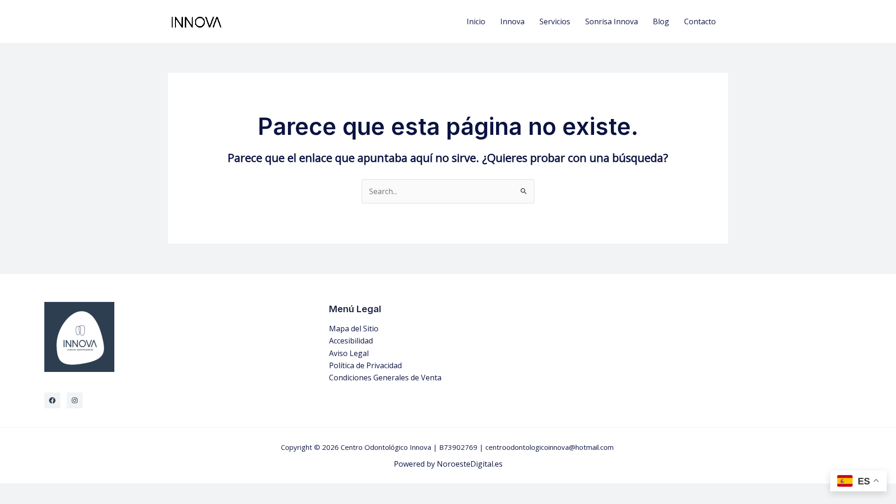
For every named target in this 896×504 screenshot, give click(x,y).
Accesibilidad (351, 341)
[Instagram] (75, 400)
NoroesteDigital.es (470, 464)
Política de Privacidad (365, 365)
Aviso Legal (349, 353)
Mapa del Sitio (353, 328)
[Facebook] (52, 400)
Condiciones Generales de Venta (385, 377)
